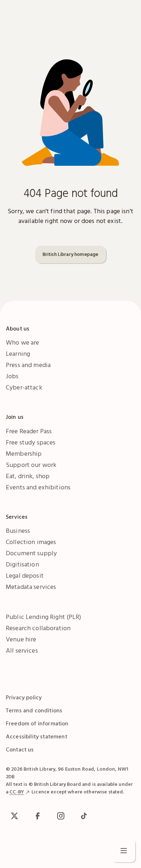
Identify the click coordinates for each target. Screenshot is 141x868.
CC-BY (16, 791)
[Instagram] (60, 816)
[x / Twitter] (14, 816)
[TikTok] (84, 816)
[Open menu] (123, 850)
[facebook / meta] (37, 816)
